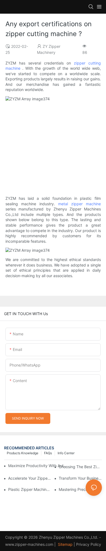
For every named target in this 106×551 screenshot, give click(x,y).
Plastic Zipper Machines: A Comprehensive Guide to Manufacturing (29, 489)
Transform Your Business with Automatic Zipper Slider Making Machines (80, 478)
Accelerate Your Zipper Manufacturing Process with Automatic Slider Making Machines (29, 478)
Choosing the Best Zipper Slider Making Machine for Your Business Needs (80, 466)
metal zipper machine (79, 203)
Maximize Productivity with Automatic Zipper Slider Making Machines (38, 465)
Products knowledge (22, 453)
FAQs (48, 453)
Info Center (66, 453)
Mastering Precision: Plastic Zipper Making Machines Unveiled (80, 489)
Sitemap (65, 544)
